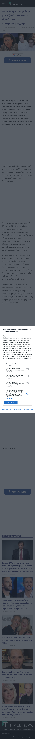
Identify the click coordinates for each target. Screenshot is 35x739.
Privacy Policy (28, 409)
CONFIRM (11, 402)
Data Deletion (6, 409)
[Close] (31, 330)
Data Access (17, 409)
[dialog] (17, 369)
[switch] (27, 369)
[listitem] (17, 364)
